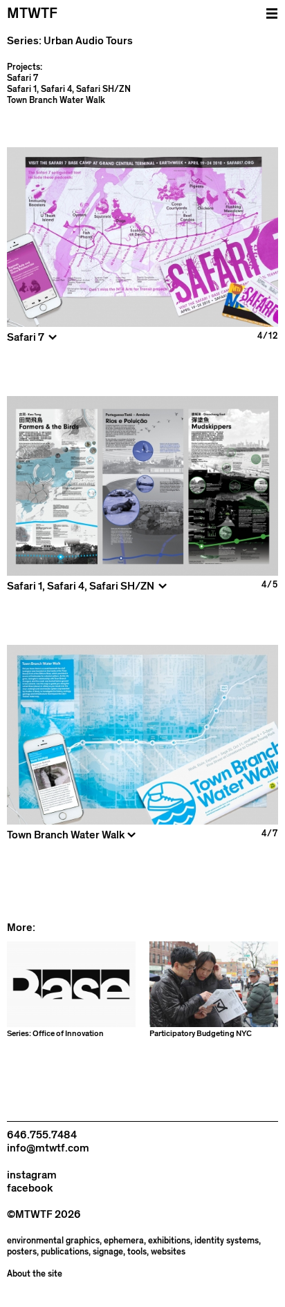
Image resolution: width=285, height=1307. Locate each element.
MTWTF (32, 13)
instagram (32, 1175)
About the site (34, 1274)
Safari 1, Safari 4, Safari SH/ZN (69, 89)
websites (168, 1252)
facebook (30, 1188)
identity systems (226, 1241)
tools (137, 1252)
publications (65, 1252)
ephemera (124, 1241)
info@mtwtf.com (48, 1148)
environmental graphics (53, 1241)
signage (108, 1252)
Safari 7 (22, 78)
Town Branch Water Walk (56, 100)
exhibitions (169, 1241)
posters (22, 1252)
